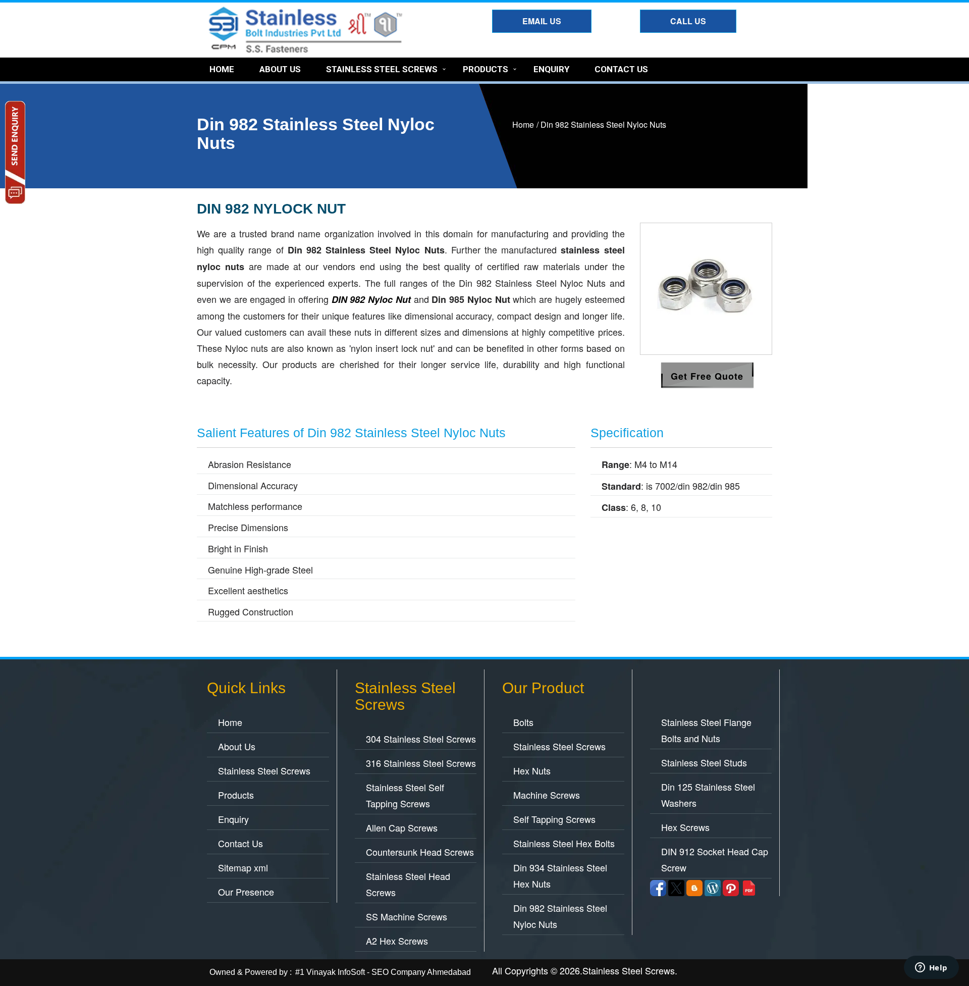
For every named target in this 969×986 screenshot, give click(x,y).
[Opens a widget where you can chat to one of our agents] (931, 968)
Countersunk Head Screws (420, 851)
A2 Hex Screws (397, 940)
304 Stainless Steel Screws (421, 738)
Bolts (523, 722)
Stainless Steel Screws (382, 69)
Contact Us (621, 69)
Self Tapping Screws (554, 818)
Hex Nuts (532, 770)
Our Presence (246, 891)
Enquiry (551, 69)
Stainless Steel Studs (704, 762)
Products (485, 69)
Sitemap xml (243, 867)
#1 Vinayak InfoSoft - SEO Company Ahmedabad (383, 972)
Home (221, 69)
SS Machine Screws (406, 916)
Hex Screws (685, 827)
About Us (280, 69)
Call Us (688, 21)
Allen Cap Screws (402, 827)
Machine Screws (546, 794)
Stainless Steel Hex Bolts (564, 843)
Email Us (541, 21)
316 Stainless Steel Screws (421, 762)
